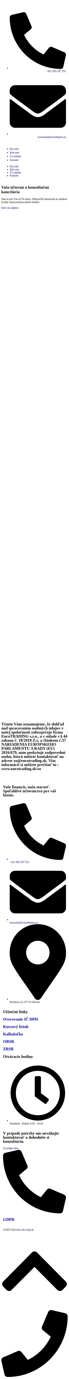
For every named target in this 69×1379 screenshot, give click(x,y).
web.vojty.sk (27, 1229)
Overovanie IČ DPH (20, 1019)
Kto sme (14, 166)
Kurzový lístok (15, 1026)
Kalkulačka (13, 1034)
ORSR (8, 1041)
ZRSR (8, 1049)
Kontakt (14, 175)
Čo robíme (15, 172)
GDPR (8, 1219)
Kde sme (14, 169)
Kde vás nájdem (9, 207)
